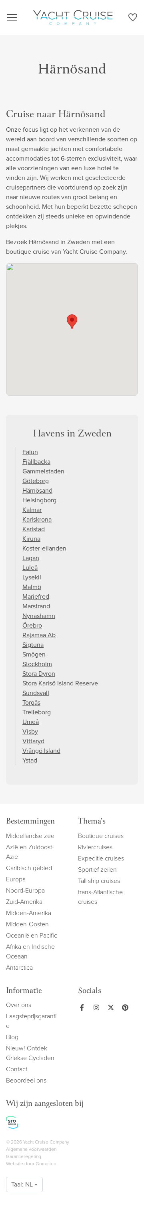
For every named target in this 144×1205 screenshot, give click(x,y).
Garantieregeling (23, 1156)
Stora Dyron (38, 673)
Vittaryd (33, 741)
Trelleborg (36, 712)
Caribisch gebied (29, 868)
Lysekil (31, 577)
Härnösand (37, 490)
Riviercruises (95, 847)
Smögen (34, 654)
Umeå (30, 721)
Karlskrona (37, 519)
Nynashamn (38, 615)
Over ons (18, 1004)
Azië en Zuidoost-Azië (30, 851)
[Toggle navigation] (12, 17)
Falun (30, 452)
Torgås (31, 702)
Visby (30, 731)
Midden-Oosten (27, 924)
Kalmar (32, 509)
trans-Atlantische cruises (100, 896)
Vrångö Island (41, 750)
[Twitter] (109, 1007)
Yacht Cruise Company (73, 17)
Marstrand (36, 606)
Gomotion (46, 1163)
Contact (16, 1069)
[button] (72, 321)
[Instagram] (94, 1007)
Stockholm (37, 664)
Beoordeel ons (26, 1080)
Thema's (92, 822)
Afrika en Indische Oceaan (30, 951)
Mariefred (35, 596)
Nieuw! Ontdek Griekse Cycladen (30, 1053)
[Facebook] (82, 1007)
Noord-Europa (25, 890)
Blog (12, 1037)
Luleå (30, 567)
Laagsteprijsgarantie (31, 1020)
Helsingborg (39, 500)
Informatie (24, 991)
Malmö (31, 586)
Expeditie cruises (101, 858)
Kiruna (31, 538)
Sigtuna (33, 644)
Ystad (29, 760)
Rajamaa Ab (39, 635)
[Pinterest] (123, 1007)
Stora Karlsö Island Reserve (60, 683)
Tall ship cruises (99, 880)
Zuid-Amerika (24, 901)
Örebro (32, 625)
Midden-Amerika (28, 913)
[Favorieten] (133, 18)
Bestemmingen (30, 822)
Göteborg (35, 480)
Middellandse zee (30, 835)
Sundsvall (35, 692)
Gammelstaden (43, 471)
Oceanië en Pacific (31, 935)
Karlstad (33, 529)
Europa (16, 879)
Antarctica (19, 967)
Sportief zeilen (97, 869)
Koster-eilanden (44, 548)
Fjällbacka (36, 461)
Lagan (30, 558)
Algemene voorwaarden (31, 1149)
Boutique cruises (101, 835)
